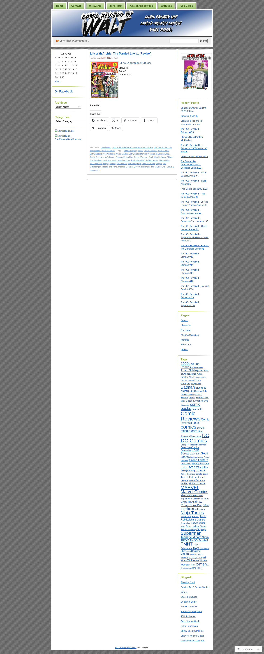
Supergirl (201, 529)
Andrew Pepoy (130, 151)
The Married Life (158, 167)
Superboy (192, 529)
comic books (190, 406)
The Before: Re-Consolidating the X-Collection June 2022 (191, 164)
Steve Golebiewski (142, 167)
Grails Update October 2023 (194, 156)
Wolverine (193, 560)
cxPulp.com (106, 147)
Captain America (194, 401)
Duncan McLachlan (124, 157)
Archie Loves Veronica (105, 154)
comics (188, 427)
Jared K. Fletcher (189, 477)
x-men (201, 564)
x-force (192, 565)
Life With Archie (151, 160)
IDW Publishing (201, 467)
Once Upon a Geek (190, 621)
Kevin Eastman (197, 480)
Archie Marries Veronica (144, 154)
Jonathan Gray (123, 160)
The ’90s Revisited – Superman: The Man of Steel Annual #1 (195, 237)
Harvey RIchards (200, 463)
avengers (185, 383)
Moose (112, 163)
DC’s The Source (189, 597)
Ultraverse (95, 5)
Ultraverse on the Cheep (193, 636)
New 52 (192, 502)
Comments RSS (81, 41)
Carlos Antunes (162, 154)
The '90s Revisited (199, 540)
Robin (203, 516)
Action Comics (190, 365)
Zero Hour (116, 5)
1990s (185, 364)
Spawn (194, 523)
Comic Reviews (97, 157)
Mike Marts (203, 498)
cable (183, 401)
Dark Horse (196, 436)
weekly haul (195, 557)
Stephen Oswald (125, 167)
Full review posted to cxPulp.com (135, 63)
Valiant (185, 554)
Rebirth (195, 516)
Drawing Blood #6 (189, 116)
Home (59, 5)
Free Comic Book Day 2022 (194, 189)
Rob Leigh (187, 519)
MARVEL (190, 487)
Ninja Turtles (192, 512)
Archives (166, 5)
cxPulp (200, 427)
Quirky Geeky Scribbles (192, 631)
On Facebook (64, 91)
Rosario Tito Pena (109, 167)
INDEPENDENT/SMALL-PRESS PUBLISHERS (132, 147)
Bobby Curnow (194, 391)
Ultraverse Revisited (190, 551)
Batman (188, 387)
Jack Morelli (154, 157)
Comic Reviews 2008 (195, 421)
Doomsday (186, 450)
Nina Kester (122, 163)
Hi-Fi (183, 467)
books (192, 397)
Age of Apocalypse (141, 5)
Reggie (159, 163)
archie (140, 151)
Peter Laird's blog (189, 626)
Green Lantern (198, 460)
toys (196, 548)
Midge (105, 163)
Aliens (192, 377)
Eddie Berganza (190, 451)
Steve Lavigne (193, 526)
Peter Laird (186, 516)
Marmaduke (164, 160)
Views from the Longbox (192, 640)
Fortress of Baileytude (191, 611)
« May (58, 81)
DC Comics (194, 440)
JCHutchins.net (188, 616)
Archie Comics (150, 151)
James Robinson (188, 474)
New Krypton (198, 509)
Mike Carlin (193, 499)
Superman (191, 533)
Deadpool (185, 445)
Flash (197, 453)
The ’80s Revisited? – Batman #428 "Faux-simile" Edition (194, 148)
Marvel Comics (194, 491)
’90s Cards (186, 5)
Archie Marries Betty (124, 154)
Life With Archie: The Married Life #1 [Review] (120, 53)
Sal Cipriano (199, 520)
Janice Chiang (167, 157)
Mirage (184, 502)
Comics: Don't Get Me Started (195, 587)
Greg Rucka (186, 464)
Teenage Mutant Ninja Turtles (195, 538)
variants (193, 554)
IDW (190, 467)
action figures (197, 367)
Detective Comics (190, 447)
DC (205, 435)
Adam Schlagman (192, 370)
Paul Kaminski (148, 163)
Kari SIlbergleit (137, 160)
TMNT (187, 544)
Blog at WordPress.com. (125, 647)
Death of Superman (197, 445)
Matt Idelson (188, 495)
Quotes (184, 349)
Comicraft (197, 409)
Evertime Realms (189, 606)
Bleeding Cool (188, 582)
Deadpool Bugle (189, 602)
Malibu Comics (197, 483)
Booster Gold (202, 397)
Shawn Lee (185, 523)
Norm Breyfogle (134, 163)
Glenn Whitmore (141, 157)
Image (185, 470)
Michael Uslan (96, 163)
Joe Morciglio (95, 160)
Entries (66, 41)
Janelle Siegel (202, 474)
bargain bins (196, 384)
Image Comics (197, 470)
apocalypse (201, 377)
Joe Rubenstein (109, 160)
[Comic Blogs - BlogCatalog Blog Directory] (69, 139)
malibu (184, 483)
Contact (76, 5)
